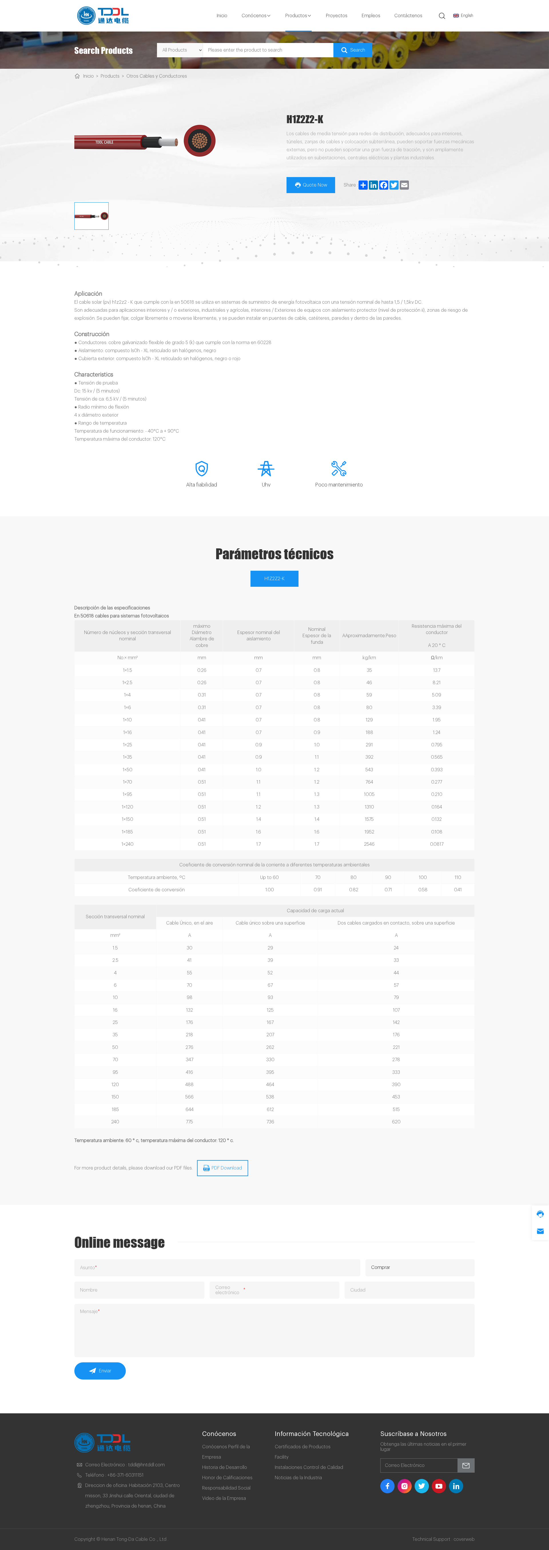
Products (110, 76)
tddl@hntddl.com (146, 1465)
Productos (296, 15)
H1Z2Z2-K (274, 578)
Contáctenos (408, 15)
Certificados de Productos (303, 1447)
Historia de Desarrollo (224, 1467)
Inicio (222, 15)
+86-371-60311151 (125, 1475)
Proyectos (336, 15)
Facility (282, 1457)
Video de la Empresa (224, 1498)
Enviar (105, 1371)
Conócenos (254, 15)
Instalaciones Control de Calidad (309, 1467)
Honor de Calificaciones (227, 1478)
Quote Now (315, 185)
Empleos (371, 15)
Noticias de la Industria (298, 1478)
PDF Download (227, 1168)
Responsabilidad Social (226, 1488)
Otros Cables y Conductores (156, 76)
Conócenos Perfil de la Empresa (226, 1452)
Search (357, 50)
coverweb (464, 1539)
